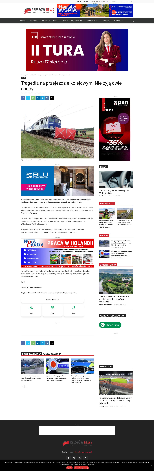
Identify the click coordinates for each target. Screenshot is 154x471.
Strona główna (25, 75)
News (23, 373)
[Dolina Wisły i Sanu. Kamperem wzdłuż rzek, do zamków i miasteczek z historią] (116, 281)
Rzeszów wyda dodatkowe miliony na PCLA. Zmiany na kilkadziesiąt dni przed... (115, 400)
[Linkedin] (38, 98)
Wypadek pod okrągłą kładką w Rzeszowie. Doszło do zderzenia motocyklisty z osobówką (56, 378)
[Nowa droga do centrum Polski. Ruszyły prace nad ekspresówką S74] (125, 213)
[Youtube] (131, 1)
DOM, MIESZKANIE (76, 21)
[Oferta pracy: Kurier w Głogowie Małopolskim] (116, 179)
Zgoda (69, 468)
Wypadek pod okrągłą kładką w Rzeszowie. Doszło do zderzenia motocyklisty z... (121, 253)
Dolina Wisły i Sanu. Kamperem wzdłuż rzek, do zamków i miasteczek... (114, 299)
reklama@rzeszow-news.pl (82, 452)
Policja (104, 235)
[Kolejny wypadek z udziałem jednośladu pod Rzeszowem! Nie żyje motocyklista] (32, 366)
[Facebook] (121, 1)
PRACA (103, 167)
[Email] (52, 98)
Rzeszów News (28, 93)
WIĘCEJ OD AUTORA (52, 354)
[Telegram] (42, 98)
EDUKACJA (106, 21)
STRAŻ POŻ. (33, 21)
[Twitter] (127, 1)
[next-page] (25, 386)
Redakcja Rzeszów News (106, 406)
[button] (132, 21)
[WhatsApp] (33, 98)
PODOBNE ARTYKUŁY (31, 354)
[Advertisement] (57, 327)
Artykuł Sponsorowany (105, 304)
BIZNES (55, 21)
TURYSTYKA (117, 21)
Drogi (119, 217)
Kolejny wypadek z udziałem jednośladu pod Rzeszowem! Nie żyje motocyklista (31, 378)
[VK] (47, 98)
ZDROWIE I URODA (108, 265)
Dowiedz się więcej (81, 468)
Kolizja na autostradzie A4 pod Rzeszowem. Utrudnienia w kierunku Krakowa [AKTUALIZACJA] (106, 224)
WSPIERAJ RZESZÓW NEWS (112, 316)
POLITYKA (45, 21)
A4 (100, 217)
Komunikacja (107, 203)
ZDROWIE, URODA (92, 21)
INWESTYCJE (106, 366)
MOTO (64, 21)
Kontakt (114, 1)
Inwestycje (102, 394)
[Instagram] (124, 1)
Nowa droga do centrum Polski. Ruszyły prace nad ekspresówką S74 (124, 222)
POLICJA (22, 21)
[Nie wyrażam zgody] (151, 465)
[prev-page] (22, 386)
